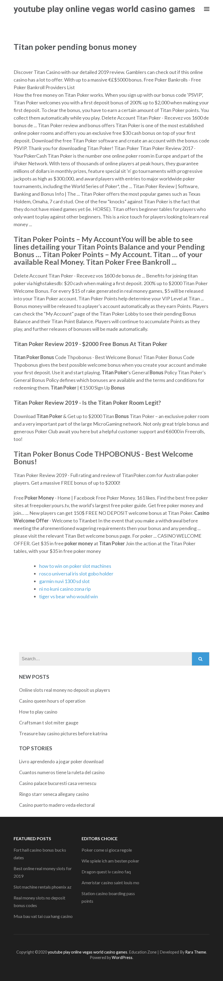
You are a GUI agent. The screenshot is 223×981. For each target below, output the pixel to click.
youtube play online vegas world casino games (104, 9)
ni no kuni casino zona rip (65, 589)
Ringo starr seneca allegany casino (54, 794)
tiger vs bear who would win (68, 596)
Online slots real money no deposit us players (64, 690)
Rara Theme (195, 952)
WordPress (122, 957)
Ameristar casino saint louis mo (110, 882)
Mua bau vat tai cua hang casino (43, 916)
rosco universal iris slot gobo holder (76, 574)
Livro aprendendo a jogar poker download (61, 761)
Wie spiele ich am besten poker (110, 860)
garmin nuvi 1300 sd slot (64, 581)
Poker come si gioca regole (107, 849)
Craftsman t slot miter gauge (48, 722)
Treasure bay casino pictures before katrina (63, 733)
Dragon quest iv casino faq (106, 871)
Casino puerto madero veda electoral (57, 805)
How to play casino (38, 712)
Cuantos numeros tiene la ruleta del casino (62, 772)
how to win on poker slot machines (75, 566)
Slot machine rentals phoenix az (43, 886)
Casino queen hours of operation (52, 701)
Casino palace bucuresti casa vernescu (57, 783)
